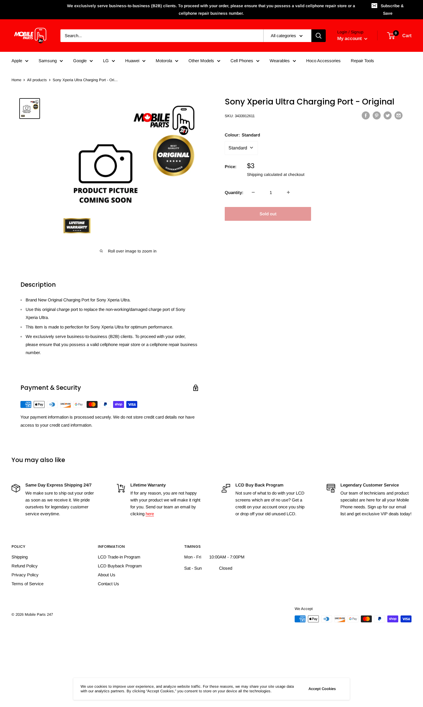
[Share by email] (399, 115)
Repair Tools (362, 60)
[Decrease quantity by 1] (253, 192)
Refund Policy (25, 565)
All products (37, 80)
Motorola (164, 60)
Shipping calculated (264, 174)
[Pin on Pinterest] (377, 115)
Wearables (280, 60)
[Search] (318, 35)
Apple (17, 60)
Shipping (20, 556)
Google (80, 60)
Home (16, 80)
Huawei (132, 60)
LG (106, 60)
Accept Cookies (322, 689)
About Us (106, 574)
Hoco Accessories (323, 60)
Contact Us (108, 583)
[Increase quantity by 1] (288, 192)
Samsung (48, 60)
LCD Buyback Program (120, 565)
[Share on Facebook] (366, 115)
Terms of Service (27, 583)
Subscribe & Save (392, 9)
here (150, 513)
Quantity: (234, 192)
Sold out (268, 213)
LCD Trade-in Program (119, 556)
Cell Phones (241, 60)
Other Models (201, 60)
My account (350, 38)
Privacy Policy (25, 574)
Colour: (242, 134)
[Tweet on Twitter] (388, 115)
